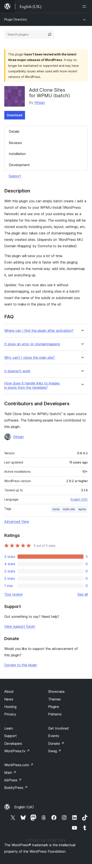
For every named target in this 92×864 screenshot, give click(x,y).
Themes (54, 699)
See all (82, 594)
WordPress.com (18, 765)
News (8, 699)
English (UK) (24, 807)
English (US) (79, 499)
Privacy (10, 714)
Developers (13, 743)
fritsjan (39, 102)
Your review (13, 594)
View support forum (19, 626)
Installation (17, 154)
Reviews (15, 143)
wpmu (82, 509)
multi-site (69, 509)
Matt (10, 772)
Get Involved (58, 728)
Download (14, 115)
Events (53, 736)
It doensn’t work (17, 371)
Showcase (56, 691)
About (9, 691)
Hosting (10, 707)
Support (15, 176)
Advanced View (16, 521)
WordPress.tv (17, 751)
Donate (56, 743)
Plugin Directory (15, 19)
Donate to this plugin (20, 665)
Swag (54, 751)
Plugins (53, 707)
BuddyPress (16, 787)
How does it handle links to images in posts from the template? (32, 385)
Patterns (55, 714)
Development (19, 165)
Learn (8, 728)
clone (55, 509)
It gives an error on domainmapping (32, 344)
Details (14, 131)
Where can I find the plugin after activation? (38, 331)
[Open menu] (85, 6)
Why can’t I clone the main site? (29, 358)
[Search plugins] (49, 34)
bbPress (13, 780)
